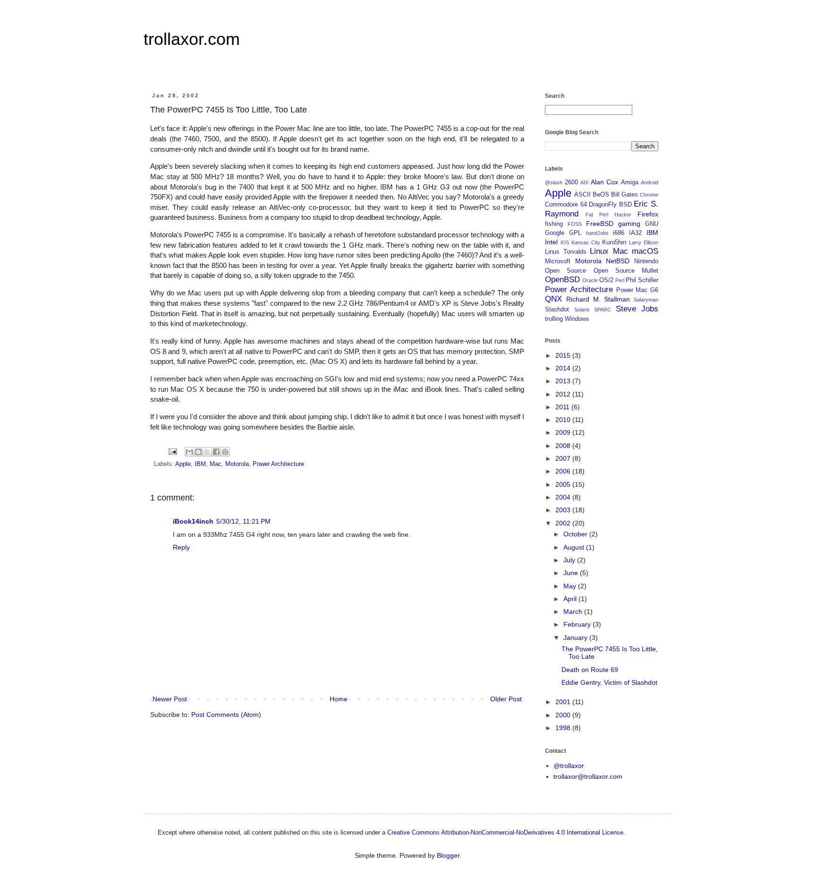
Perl (619, 280)
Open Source (565, 270)
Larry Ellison (643, 242)
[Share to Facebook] (216, 452)
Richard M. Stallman (598, 299)
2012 (563, 394)
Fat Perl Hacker (608, 214)
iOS (565, 242)
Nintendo (646, 261)
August (574, 547)
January (576, 637)
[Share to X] (207, 452)
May (570, 586)
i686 (618, 233)
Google (554, 233)
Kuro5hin (614, 242)
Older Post (506, 699)
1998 (563, 728)
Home (339, 699)
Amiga (629, 182)
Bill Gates (624, 194)
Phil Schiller (642, 280)
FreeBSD (599, 223)
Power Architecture (278, 464)
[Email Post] (172, 451)
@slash (553, 182)
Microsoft (557, 261)
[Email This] (189, 452)
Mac (215, 464)
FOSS (575, 224)
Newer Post (170, 699)
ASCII (582, 194)
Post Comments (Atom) (226, 714)
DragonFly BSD (610, 204)
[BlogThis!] (198, 452)
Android (649, 182)
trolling (554, 319)
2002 (563, 523)
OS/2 (606, 280)
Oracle (590, 280)
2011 (563, 407)
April (570, 599)
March (573, 611)
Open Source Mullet (626, 270)
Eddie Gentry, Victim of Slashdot (609, 682)
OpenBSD (562, 279)
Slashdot (557, 309)
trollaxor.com (192, 39)
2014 (563, 368)
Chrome (649, 195)
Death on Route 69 (589, 669)
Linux (599, 251)
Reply (181, 547)
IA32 (635, 233)
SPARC (602, 309)
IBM (200, 464)
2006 (563, 471)
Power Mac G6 (637, 290)
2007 (563, 458)
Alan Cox (605, 182)
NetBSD (617, 261)
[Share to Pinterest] (225, 452)
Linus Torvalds (565, 252)
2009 (563, 432)
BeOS (601, 194)
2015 (563, 355)
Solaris (582, 309)
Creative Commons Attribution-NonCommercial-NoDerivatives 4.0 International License (505, 832)
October (576, 534)
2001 (563, 702)
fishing (554, 224)
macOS (645, 251)
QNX (553, 298)
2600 (571, 182)
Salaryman (646, 299)
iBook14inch (193, 521)
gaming (629, 223)
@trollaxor (568, 765)
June (571, 573)
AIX (584, 182)
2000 (563, 715)
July (570, 560)
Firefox (648, 214)
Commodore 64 (566, 204)
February (578, 624)
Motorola (237, 464)
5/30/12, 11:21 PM (243, 521)
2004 (563, 497)
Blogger (448, 855)
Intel (551, 242)
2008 (563, 445)
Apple (183, 464)
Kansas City (585, 242)
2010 (563, 419)
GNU (651, 224)
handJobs (597, 233)
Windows (577, 319)
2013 (563, 381)
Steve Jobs (637, 308)
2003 (563, 510)
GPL (575, 233)
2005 (563, 484)
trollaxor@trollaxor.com (587, 776)
